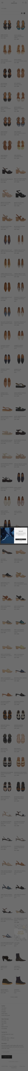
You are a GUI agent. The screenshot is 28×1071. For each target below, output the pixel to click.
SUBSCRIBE (20, 539)
